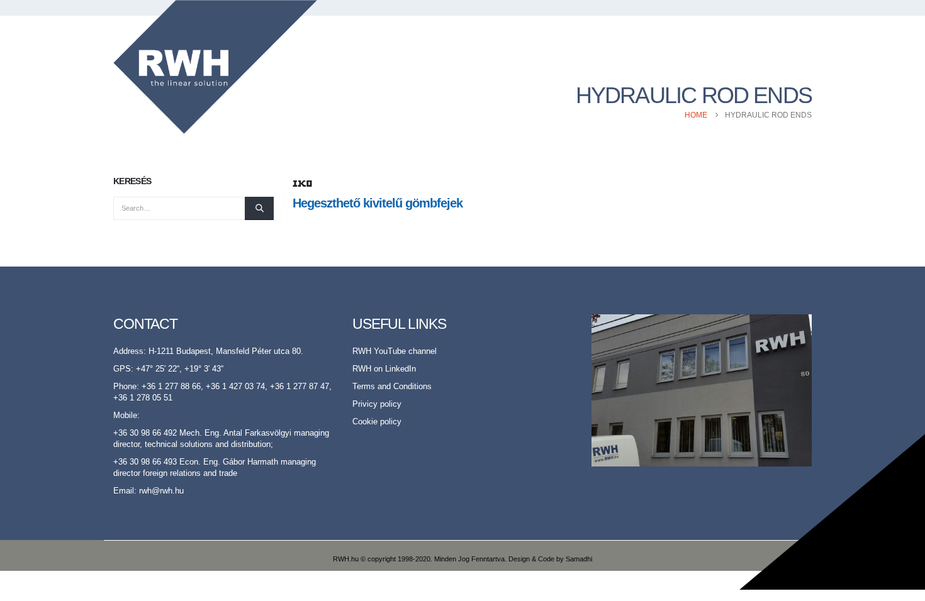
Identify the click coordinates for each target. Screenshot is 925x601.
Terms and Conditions (392, 386)
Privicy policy (376, 404)
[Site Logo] (215, 67)
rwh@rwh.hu (161, 491)
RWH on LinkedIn (384, 369)
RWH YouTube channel (394, 351)
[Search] (259, 208)
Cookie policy (376, 421)
